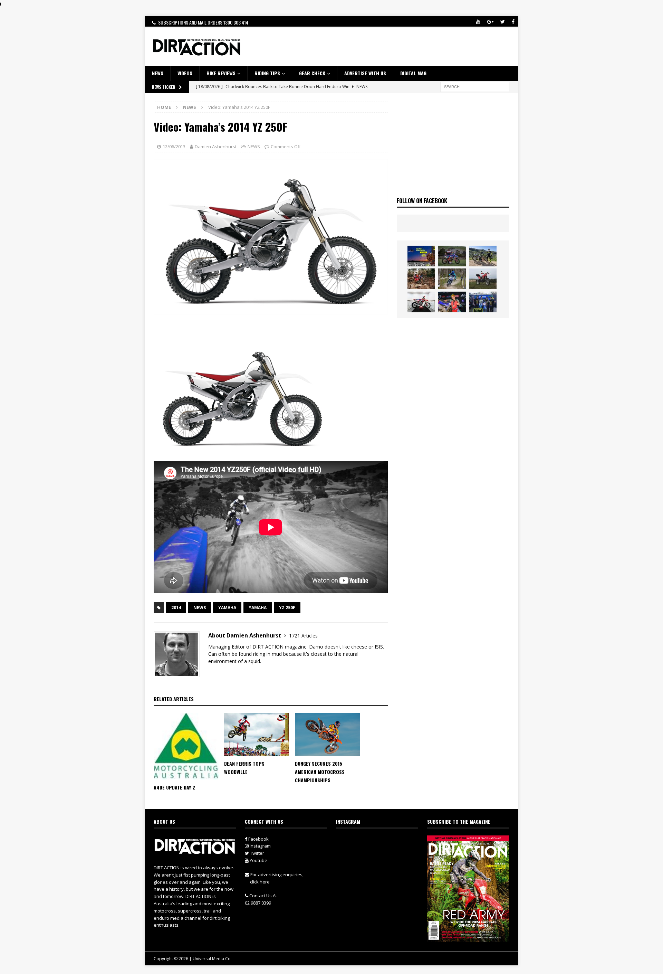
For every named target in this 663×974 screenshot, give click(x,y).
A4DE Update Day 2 (174, 787)
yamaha (258, 608)
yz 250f (287, 608)
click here (260, 882)
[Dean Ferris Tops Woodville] (256, 734)
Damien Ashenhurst (216, 146)
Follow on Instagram (381, 854)
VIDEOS (184, 73)
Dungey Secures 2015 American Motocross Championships (320, 772)
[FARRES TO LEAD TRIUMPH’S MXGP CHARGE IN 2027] (483, 256)
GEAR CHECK (312, 73)
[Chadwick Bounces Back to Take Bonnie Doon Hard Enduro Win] (452, 256)
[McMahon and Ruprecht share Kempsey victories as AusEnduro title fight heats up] (452, 278)
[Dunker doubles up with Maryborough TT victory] (452, 302)
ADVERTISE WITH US (365, 73)
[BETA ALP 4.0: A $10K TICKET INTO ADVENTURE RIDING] (483, 278)
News (199, 608)
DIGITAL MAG (413, 73)
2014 (176, 608)
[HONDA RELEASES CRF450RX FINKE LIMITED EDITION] (421, 302)
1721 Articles (303, 635)
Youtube (258, 860)
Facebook (258, 839)
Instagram (260, 846)
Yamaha (227, 608)
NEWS (157, 73)
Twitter (256, 853)
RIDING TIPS (267, 73)
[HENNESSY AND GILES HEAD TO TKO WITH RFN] (421, 278)
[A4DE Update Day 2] (186, 746)
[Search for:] (474, 86)
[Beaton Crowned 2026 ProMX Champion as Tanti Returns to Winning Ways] (483, 302)
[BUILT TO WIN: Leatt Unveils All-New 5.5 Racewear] (421, 256)
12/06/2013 (174, 146)
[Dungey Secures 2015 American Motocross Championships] (327, 734)
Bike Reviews (221, 73)
